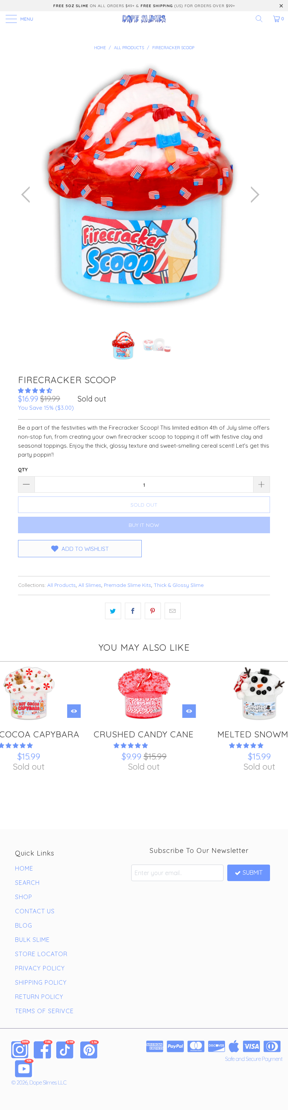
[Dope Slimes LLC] (144, 18)
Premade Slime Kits (127, 585)
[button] (35, 390)
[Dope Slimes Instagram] (20, 1049)
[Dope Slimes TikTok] (65, 1049)
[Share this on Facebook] (133, 611)
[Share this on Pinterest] (153, 611)
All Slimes (89, 585)
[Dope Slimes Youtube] (24, 1068)
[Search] (261, 18)
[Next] (253, 195)
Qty (23, 469)
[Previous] (28, 195)
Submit (252, 872)
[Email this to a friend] (173, 611)
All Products (61, 585)
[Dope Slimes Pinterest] (89, 1049)
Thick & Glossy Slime (179, 585)
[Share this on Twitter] (113, 611)
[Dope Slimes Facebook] (43, 1049)
